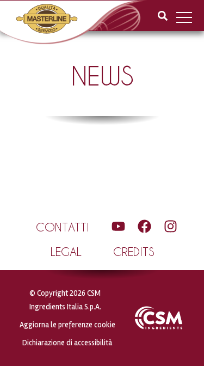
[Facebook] (144, 226)
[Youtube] (118, 226)
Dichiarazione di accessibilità (67, 342)
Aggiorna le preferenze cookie (67, 325)
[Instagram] (170, 226)
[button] (162, 16)
